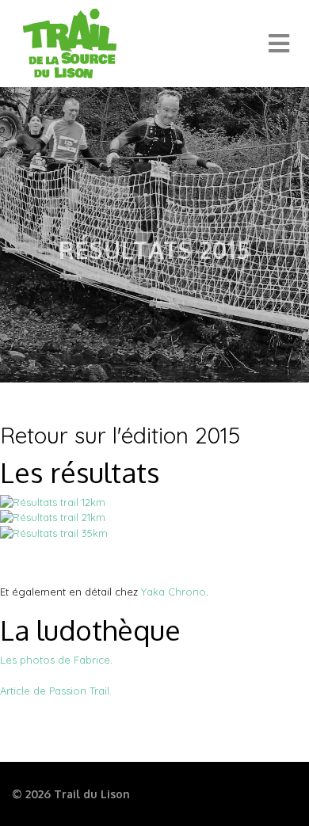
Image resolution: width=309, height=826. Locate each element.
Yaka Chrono (173, 591)
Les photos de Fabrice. (56, 659)
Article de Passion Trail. (56, 690)
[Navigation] (279, 43)
